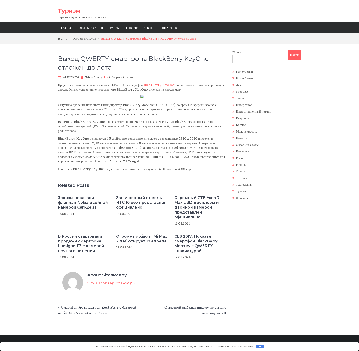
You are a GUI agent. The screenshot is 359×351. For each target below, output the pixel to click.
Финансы (242, 198)
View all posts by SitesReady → (111, 283)
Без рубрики (244, 72)
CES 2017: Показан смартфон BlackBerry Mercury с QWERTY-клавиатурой (195, 243)
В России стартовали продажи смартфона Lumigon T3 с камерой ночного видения (81, 243)
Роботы (241, 165)
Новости (132, 28)
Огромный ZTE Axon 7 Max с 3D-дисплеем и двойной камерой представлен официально (197, 207)
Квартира (242, 118)
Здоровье (242, 91)
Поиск (236, 52)
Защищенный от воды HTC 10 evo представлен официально (141, 202)
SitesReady (93, 77)
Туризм (69, 10)
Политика (242, 151)
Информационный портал (253, 111)
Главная (66, 28)
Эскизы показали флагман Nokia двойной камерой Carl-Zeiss (83, 202)
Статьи (149, 28)
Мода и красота (246, 131)
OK (260, 346)
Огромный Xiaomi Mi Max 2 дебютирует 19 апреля (141, 238)
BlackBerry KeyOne (159, 85)
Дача (239, 85)
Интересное (169, 28)
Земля (240, 98)
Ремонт (241, 158)
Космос (241, 125)
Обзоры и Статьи (91, 28)
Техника (241, 178)
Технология (244, 185)
